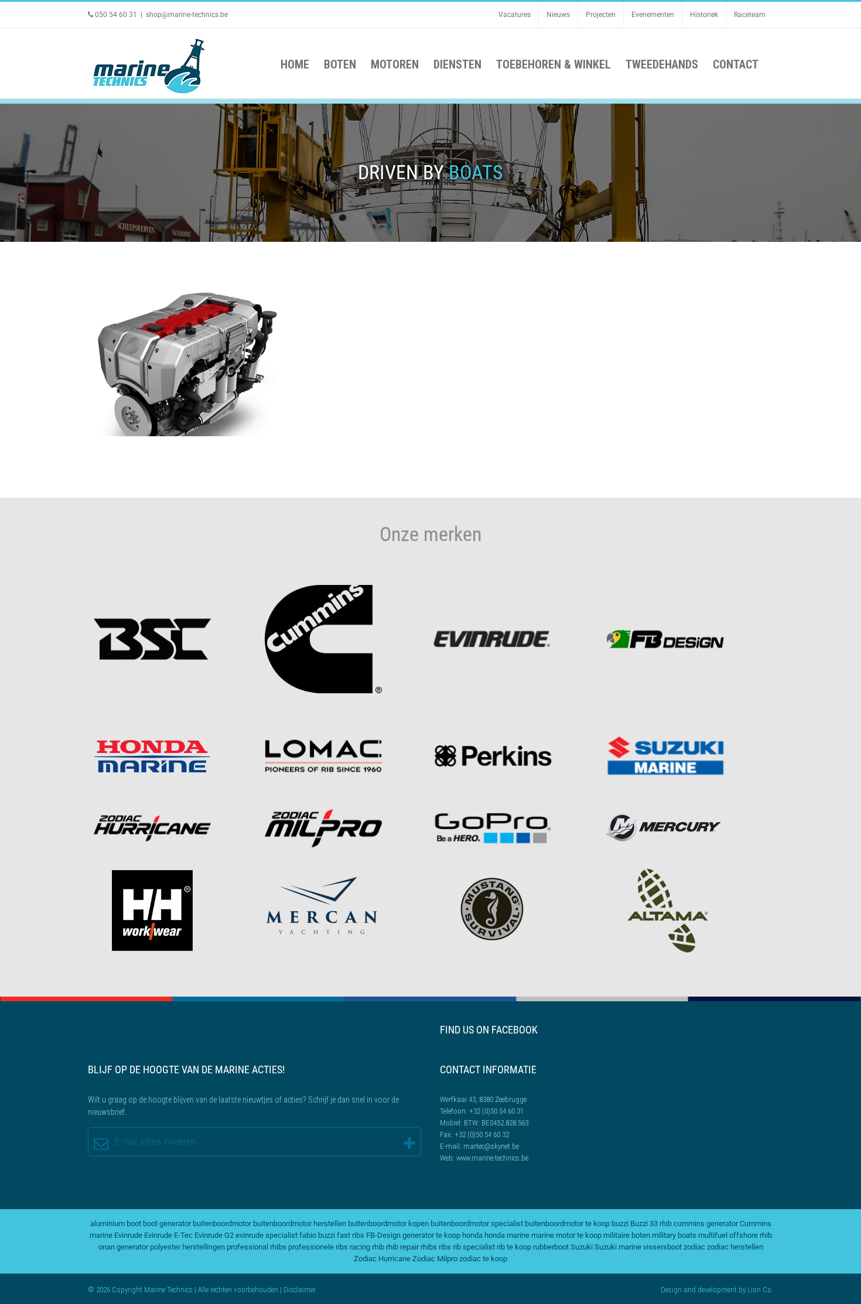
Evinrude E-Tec (168, 1235)
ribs (445, 1247)
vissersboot (662, 1247)
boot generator (167, 1223)
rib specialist (474, 1247)
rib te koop (514, 1247)
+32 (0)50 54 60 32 (482, 1134)
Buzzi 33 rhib (651, 1223)
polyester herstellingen (187, 1247)
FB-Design (383, 1235)
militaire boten (626, 1235)
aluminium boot (115, 1223)
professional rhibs (256, 1247)
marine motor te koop (566, 1235)
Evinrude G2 (214, 1235)
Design (671, 1289)
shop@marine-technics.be (187, 15)
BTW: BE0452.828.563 (496, 1122)
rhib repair (402, 1247)
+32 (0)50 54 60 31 (496, 1111)
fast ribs (350, 1235)
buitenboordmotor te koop (567, 1223)
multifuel (712, 1235)
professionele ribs (318, 1247)
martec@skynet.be (491, 1146)
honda (472, 1235)
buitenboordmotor (222, 1223)
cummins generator (706, 1223)
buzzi (619, 1223)
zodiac (694, 1247)
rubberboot (551, 1247)
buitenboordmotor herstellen (299, 1223)
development (717, 1289)
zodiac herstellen (735, 1247)
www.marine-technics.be (492, 1158)
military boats (674, 1235)
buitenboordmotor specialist (476, 1223)
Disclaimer (299, 1289)
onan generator (123, 1247)
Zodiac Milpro (434, 1258)
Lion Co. (760, 1289)
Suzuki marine (617, 1247)
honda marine (506, 1235)
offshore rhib (750, 1235)
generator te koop (431, 1235)
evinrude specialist (266, 1235)
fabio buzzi (317, 1235)
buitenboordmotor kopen (388, 1223)
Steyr (184, 360)
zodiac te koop (483, 1258)
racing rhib (367, 1247)
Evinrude (128, 1235)
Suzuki (581, 1247)
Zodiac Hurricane (382, 1258)
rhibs (429, 1247)
